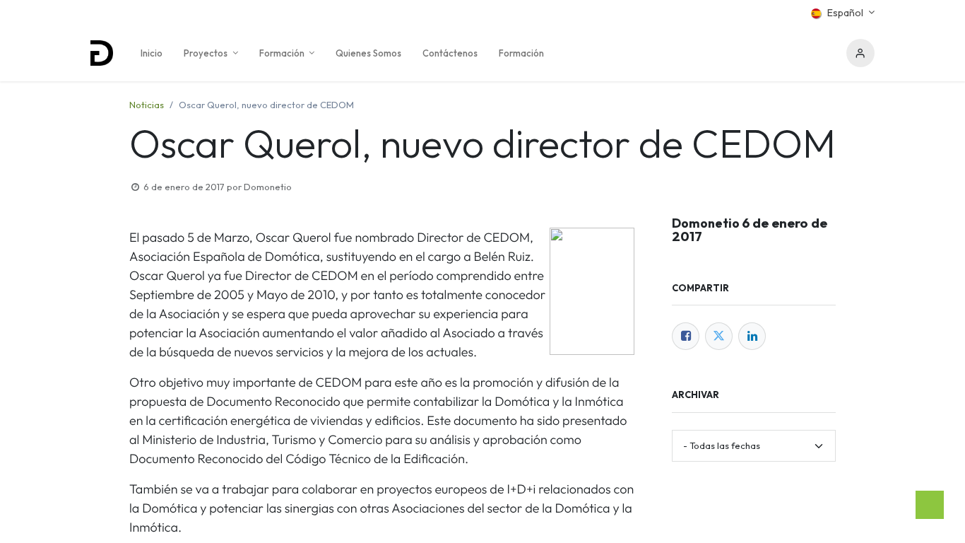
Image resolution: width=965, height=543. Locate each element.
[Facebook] (685, 336)
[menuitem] (151, 53)
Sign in (860, 53)
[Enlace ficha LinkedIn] (752, 336)
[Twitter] (719, 336)
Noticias (146, 104)
